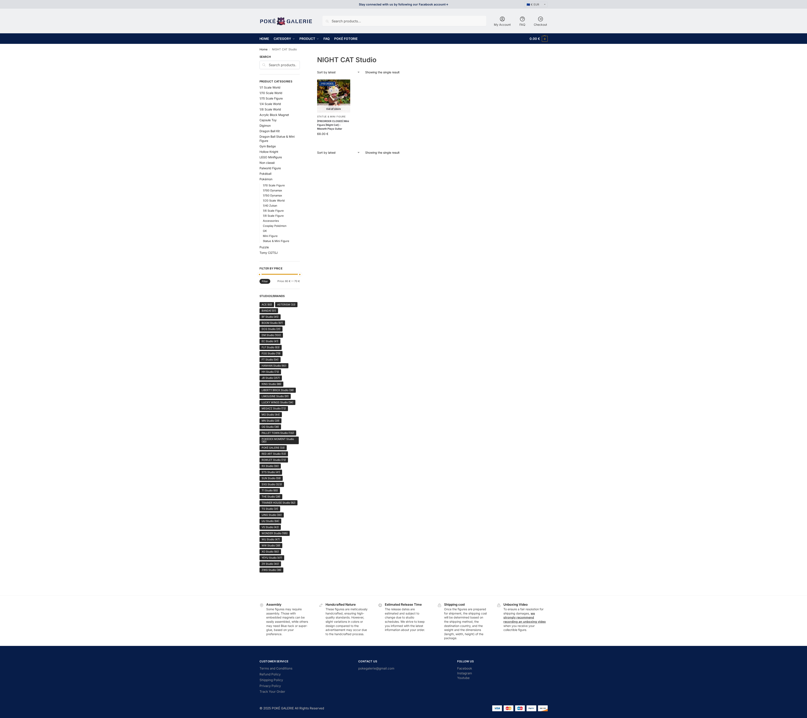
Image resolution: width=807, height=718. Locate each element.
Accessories (271, 220)
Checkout (540, 24)
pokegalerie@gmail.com (376, 668)
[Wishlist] (344, 86)
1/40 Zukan (270, 205)
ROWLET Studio (274, 459)
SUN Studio (271, 478)
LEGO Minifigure (271, 157)
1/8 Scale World (270, 109)
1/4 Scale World (270, 104)
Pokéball (265, 173)
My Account (502, 24)
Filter (265, 281)
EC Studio (270, 341)
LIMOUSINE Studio (275, 396)
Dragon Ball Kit (270, 131)
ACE (267, 304)
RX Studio (270, 466)
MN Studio (270, 420)
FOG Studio (271, 353)
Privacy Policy (270, 686)
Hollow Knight (269, 151)
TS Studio (270, 508)
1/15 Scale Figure (271, 98)
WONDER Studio (275, 533)
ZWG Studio (271, 569)
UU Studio (270, 521)
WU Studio (271, 539)
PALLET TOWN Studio (278, 432)
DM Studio (271, 335)
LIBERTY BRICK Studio (278, 390)
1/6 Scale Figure (273, 210)
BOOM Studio (272, 322)
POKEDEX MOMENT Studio (278, 440)
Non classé (267, 162)
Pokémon (266, 179)
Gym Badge (268, 146)
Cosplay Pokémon (275, 225)
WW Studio (271, 545)
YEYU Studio (272, 557)
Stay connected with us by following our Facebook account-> (403, 4)
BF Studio (270, 316)
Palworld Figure (270, 168)
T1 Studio (270, 490)
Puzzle (264, 247)
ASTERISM (286, 304)
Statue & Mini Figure (331, 116)
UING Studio (272, 514)
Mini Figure (270, 236)
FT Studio (270, 359)
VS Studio (270, 527)
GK (265, 231)
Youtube (463, 678)
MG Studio (271, 414)
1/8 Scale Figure (273, 215)
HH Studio (270, 371)
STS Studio (271, 472)
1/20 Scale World (274, 200)
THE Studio (271, 496)
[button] (538, 39)
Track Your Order (272, 692)
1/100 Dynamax (272, 190)
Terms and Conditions (276, 668)
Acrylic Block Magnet (274, 115)
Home (264, 49)
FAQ (522, 24)
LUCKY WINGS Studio (277, 402)
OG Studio (270, 426)
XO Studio (270, 551)
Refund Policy (270, 674)
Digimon (265, 125)
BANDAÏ (269, 310)
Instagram (464, 673)
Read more (333, 142)
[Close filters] (301, 57)
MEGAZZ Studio (274, 408)
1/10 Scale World (271, 93)
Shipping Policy (271, 680)
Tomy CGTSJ (269, 252)
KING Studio (271, 384)
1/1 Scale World (270, 87)
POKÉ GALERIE (273, 447)
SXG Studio (272, 484)
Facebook (464, 668)
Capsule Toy (268, 120)
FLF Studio (271, 347)
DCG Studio (271, 329)
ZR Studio (270, 563)
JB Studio (271, 377)
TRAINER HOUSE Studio (278, 502)
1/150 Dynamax (272, 195)
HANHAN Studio (274, 365)
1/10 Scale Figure (274, 185)
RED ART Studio (274, 453)
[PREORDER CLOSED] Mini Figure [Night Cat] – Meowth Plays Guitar (333, 125)
